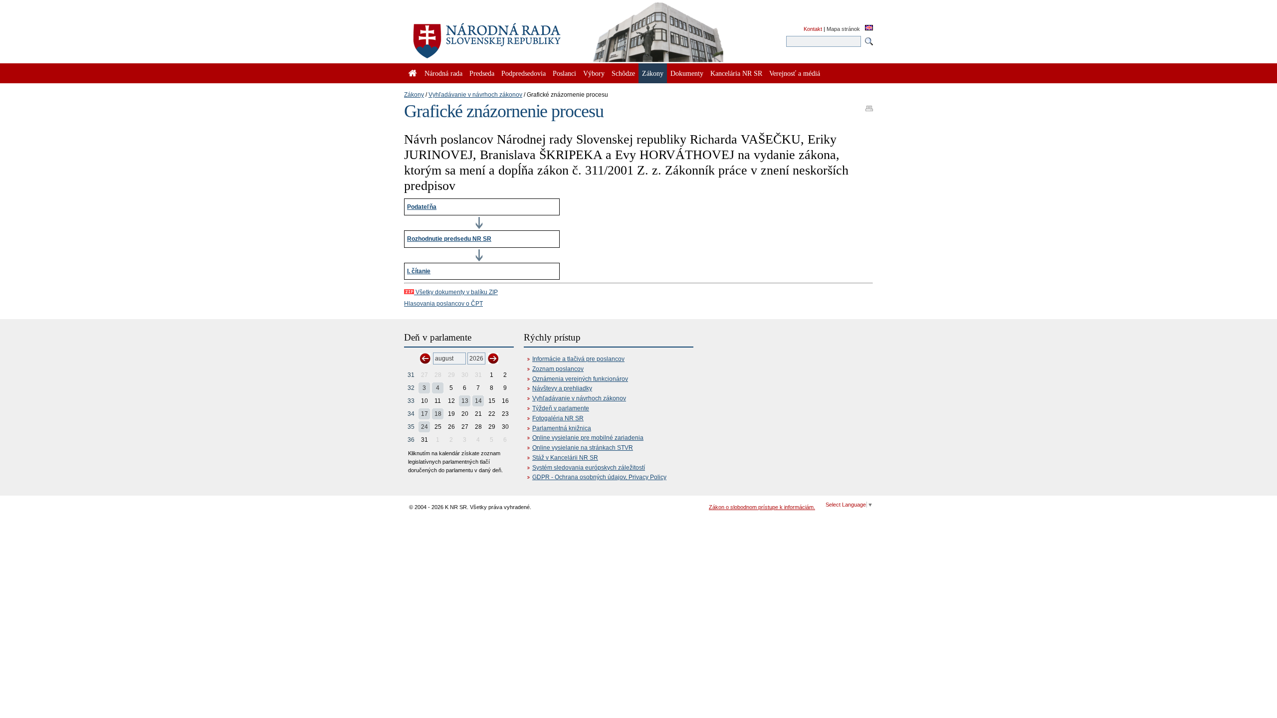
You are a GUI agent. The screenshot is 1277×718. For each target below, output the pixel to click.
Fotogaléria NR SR (558, 418)
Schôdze (623, 73)
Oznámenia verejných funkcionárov (580, 378)
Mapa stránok (843, 29)
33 (411, 400)
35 (411, 426)
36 (411, 439)
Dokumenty (686, 73)
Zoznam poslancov (558, 368)
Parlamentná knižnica (561, 428)
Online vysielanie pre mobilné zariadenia (587, 437)
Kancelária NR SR (736, 73)
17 (424, 413)
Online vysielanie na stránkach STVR (582, 447)
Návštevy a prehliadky (562, 388)
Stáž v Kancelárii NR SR (565, 457)
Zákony (414, 94)
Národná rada (443, 73)
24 (424, 426)
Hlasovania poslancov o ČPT (443, 303)
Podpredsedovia (523, 73)
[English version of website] (869, 28)
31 (411, 374)
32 (411, 387)
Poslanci (564, 73)
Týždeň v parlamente (560, 408)
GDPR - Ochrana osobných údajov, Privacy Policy (599, 477)
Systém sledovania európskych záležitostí (588, 467)
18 (437, 413)
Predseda (481, 73)
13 (464, 400)
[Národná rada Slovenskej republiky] (519, 34)
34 (411, 413)
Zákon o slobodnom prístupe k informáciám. (762, 507)
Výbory (594, 73)
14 (478, 400)
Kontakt (813, 29)
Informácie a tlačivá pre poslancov (578, 359)
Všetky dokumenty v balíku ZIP (456, 292)
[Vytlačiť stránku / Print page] (869, 105)
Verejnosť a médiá (794, 73)
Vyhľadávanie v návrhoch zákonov (475, 94)
